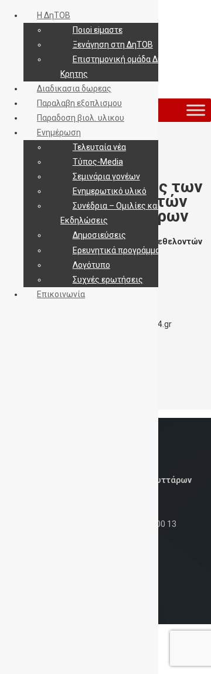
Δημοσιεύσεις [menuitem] (99, 235)
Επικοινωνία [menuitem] (61, 294)
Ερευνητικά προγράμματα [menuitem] (121, 250)
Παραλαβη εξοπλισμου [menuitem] (79, 103)
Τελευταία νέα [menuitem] (99, 147)
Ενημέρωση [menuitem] (59, 132)
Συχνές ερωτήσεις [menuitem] (108, 279)
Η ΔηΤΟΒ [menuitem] (53, 15)
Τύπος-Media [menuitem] (98, 161)
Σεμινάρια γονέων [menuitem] (106, 176)
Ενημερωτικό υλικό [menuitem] (110, 191)
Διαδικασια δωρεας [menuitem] (74, 88)
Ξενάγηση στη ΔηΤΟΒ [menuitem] (113, 44)
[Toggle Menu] (195, 109)
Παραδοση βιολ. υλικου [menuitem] (80, 117)
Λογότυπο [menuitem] (91, 265)
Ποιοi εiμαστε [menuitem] (97, 30)
